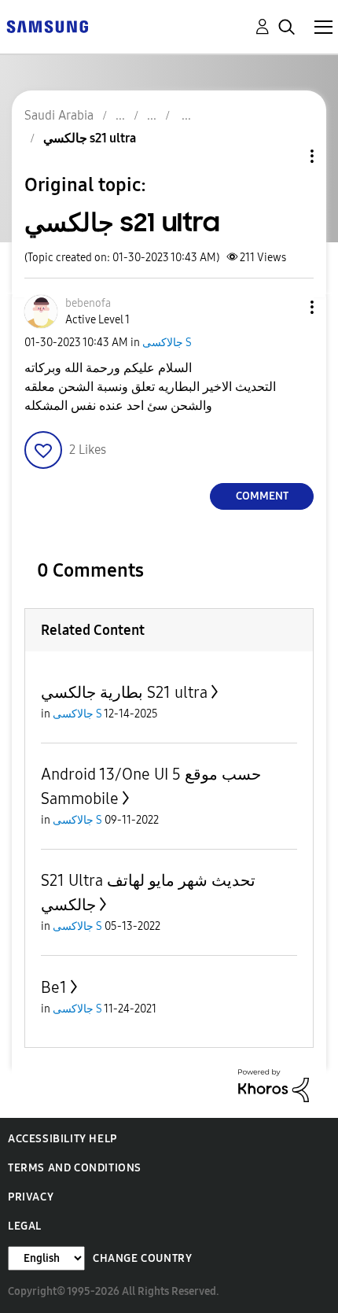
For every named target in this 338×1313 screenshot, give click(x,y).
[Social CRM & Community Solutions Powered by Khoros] (273, 1084)
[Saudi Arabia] (47, 25)
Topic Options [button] (285, 156)
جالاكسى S (167, 342)
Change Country (142, 1258)
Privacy (30, 1197)
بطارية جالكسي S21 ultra (124, 692)
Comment (262, 496)
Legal (25, 1226)
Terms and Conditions (74, 1168)
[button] (286, 307)
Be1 (54, 987)
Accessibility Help (62, 1138)
